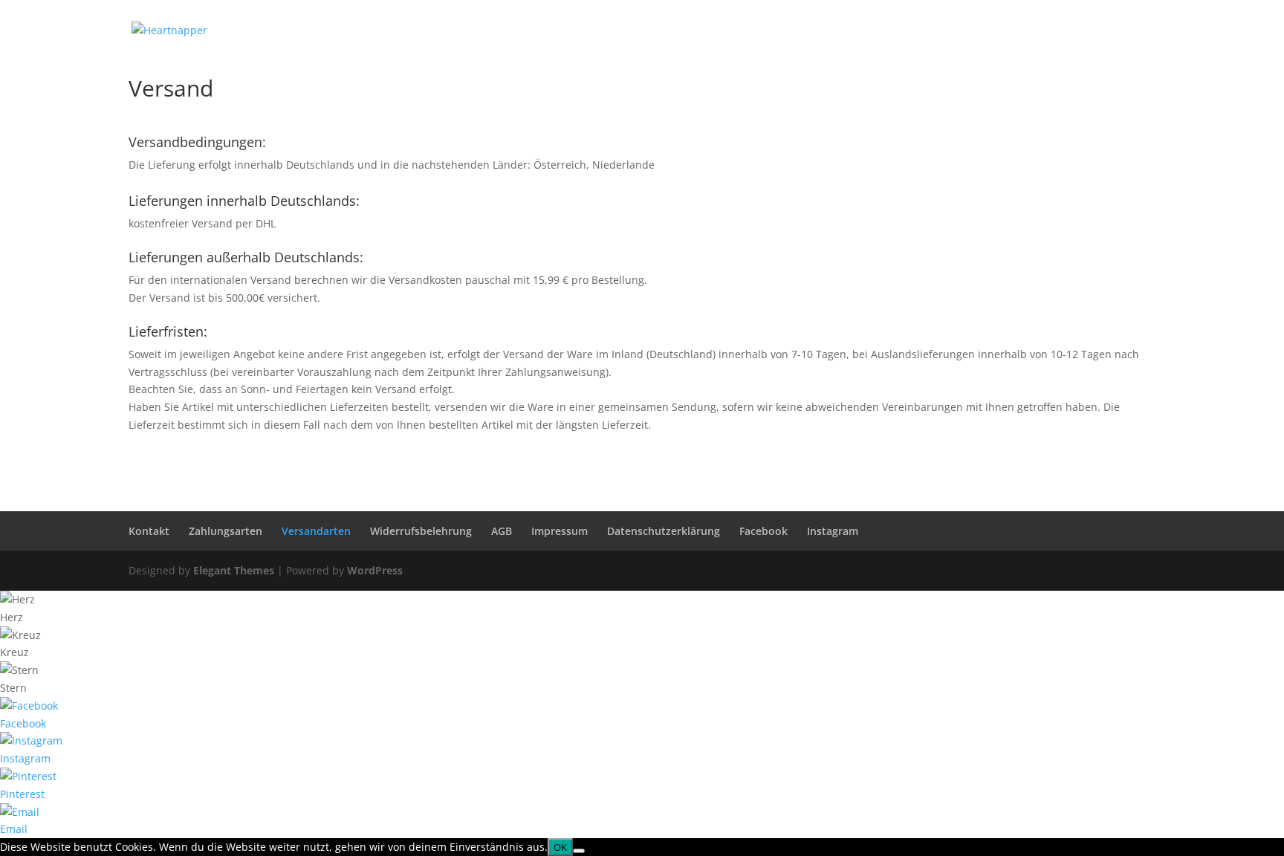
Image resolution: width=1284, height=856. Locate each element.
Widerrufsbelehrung (421, 531)
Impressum (559, 531)
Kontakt (149, 531)
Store (954, 30)
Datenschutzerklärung (663, 531)
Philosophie (891, 30)
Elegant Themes (233, 570)
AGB (501, 531)
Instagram (832, 531)
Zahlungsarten (225, 531)
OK (560, 847)
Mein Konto (1093, 30)
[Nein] (579, 851)
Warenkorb (1016, 30)
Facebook (763, 531)
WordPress (375, 570)
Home (826, 30)
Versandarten (316, 531)
